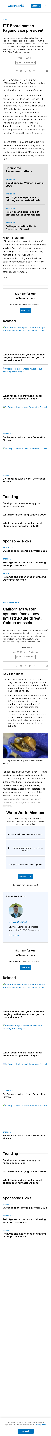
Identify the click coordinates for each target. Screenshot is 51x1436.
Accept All (25, 1431)
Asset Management (11, 602)
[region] (25, 1427)
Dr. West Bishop (25, 647)
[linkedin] (21, 71)
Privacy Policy (41, 1424)
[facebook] (17, 71)
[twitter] (25, 71)
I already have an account (25, 885)
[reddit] (30, 71)
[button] (4, 6)
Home (5, 19)
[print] (47, 71)
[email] (34, 71)
